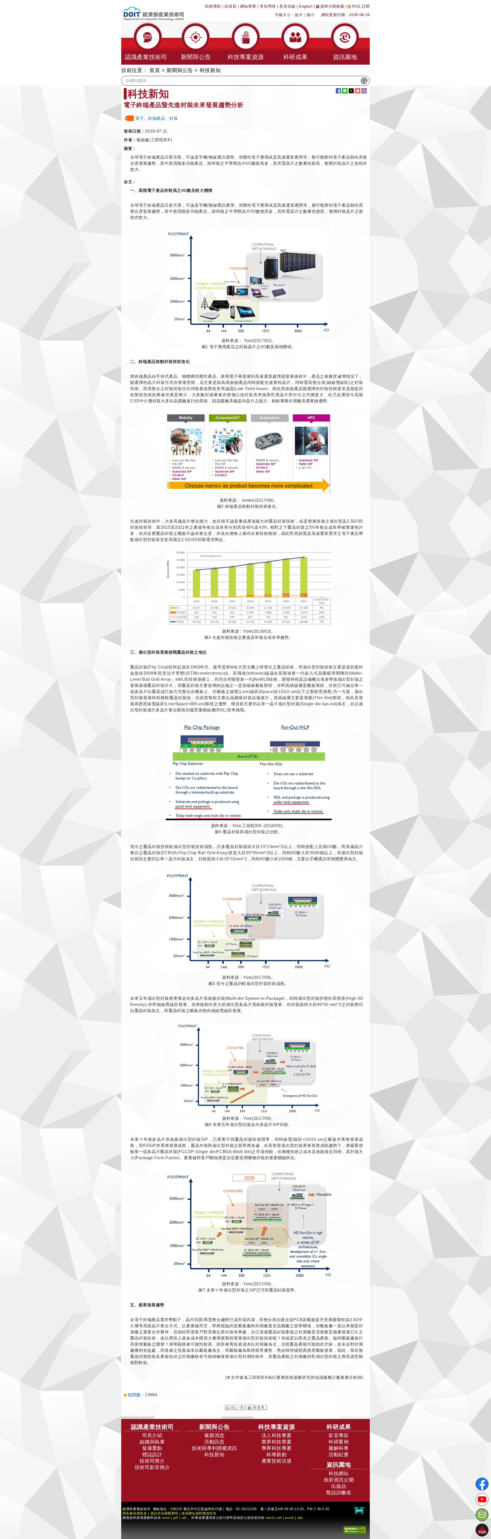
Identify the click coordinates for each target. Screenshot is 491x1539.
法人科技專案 (277, 1435)
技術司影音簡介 (152, 1467)
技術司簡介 (152, 1461)
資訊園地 (339, 1464)
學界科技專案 (277, 1448)
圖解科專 (339, 1448)
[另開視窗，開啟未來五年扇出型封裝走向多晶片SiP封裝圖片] (248, 1068)
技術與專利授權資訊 (214, 1448)
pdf (175, 1518)
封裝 (173, 118)
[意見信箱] (482, 1514)
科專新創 (276, 1454)
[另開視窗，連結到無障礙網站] (354, 1529)
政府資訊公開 (339, 1480)
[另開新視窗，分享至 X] (351, 90)
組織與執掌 (152, 1441)
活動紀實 (339, 1454)
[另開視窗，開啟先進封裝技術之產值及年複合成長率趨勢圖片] (248, 588)
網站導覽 (248, 6)
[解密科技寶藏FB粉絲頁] (482, 1484)
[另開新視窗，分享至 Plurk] (357, 90)
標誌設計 (152, 1454)
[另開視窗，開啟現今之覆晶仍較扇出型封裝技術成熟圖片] (248, 921)
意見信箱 (287, 6)
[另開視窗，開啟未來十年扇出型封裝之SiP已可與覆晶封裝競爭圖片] (248, 1224)
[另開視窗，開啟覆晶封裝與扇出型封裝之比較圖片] (248, 771)
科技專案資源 (276, 1427)
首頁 (154, 70)
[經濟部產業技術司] (153, 10)
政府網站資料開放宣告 (199, 1513)
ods (300, 1518)
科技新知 (214, 1454)
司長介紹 (152, 1435)
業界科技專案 (277, 1441)
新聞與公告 (179, 70)
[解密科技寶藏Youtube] (482, 1499)
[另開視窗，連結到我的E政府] (359, 1511)
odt (184, 1518)
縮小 (311, 15)
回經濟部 (213, 6)
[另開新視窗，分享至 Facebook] (338, 90)
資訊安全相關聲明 (164, 1513)
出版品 (338, 1486)
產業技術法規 (277, 1461)
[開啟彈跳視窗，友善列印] (364, 90)
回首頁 (231, 6)
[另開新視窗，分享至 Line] (345, 90)
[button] (146, 43)
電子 (139, 118)
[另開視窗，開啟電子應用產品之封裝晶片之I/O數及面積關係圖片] (248, 282)
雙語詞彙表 (338, 1492)
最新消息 (214, 1435)
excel (289, 1518)
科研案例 (339, 1441)
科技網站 (339, 1473)
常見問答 (268, 6)
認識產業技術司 (152, 1427)
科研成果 (339, 1427)
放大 (299, 15)
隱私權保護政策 (134, 1513)
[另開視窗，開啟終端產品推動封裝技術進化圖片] (248, 454)
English (306, 6)
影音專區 (339, 1435)
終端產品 (156, 118)
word (270, 1518)
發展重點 (152, 1448)
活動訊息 (214, 1441)
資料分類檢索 (331, 6)
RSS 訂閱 (360, 6)
